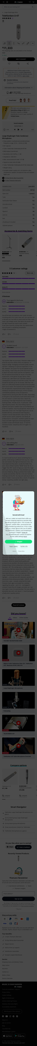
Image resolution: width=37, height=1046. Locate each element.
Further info (24, 546)
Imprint (14, 551)
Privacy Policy (21, 551)
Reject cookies (14, 546)
